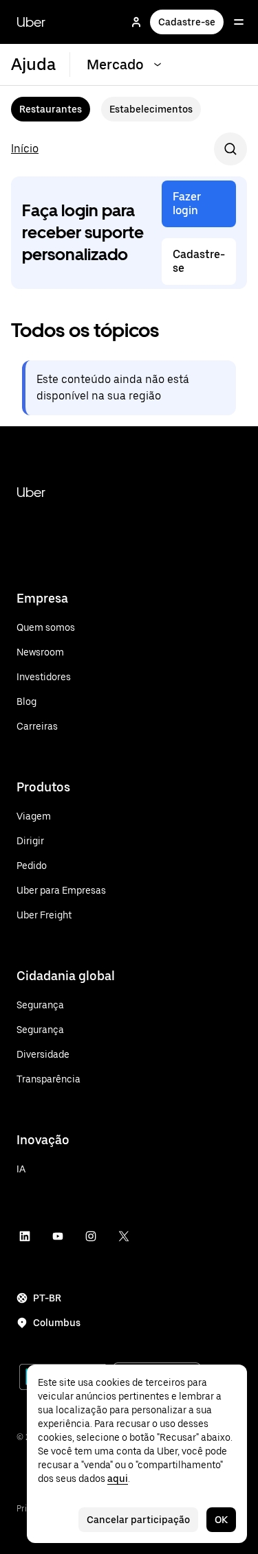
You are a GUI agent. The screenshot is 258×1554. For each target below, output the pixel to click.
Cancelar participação (138, 1519)
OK (221, 1519)
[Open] (238, 22)
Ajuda (33, 64)
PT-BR (47, 1297)
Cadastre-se (186, 21)
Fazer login (187, 203)
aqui (117, 1478)
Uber (31, 22)
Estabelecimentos (151, 109)
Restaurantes (50, 109)
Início (25, 148)
